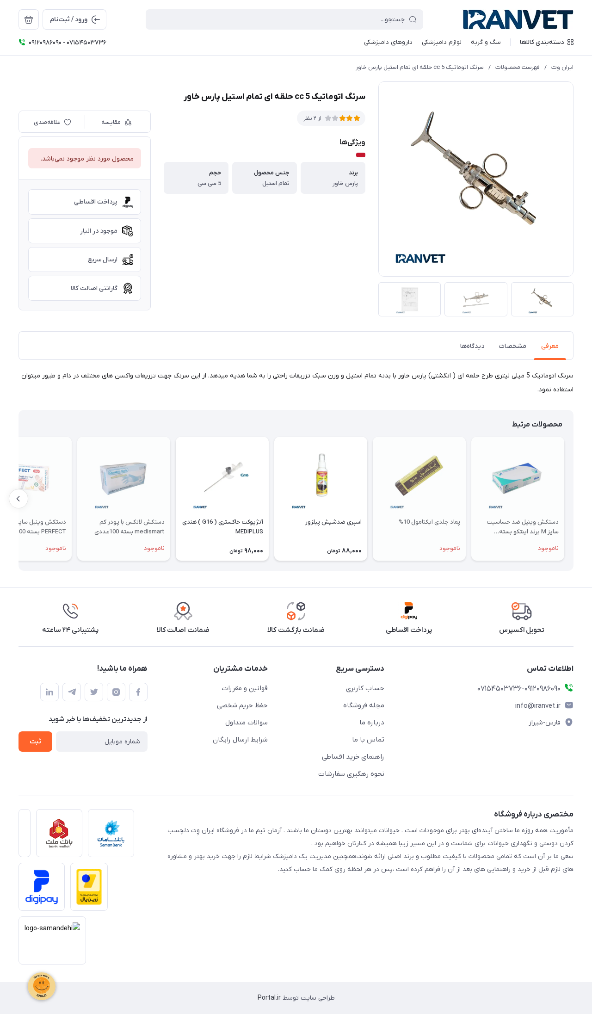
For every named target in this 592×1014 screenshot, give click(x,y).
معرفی (550, 346)
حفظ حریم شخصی (242, 705)
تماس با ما (368, 739)
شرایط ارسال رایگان (240, 739)
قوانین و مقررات (245, 688)
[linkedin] (49, 692)
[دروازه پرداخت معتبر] (86, 889)
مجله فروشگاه (363, 705)
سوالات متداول (246, 722)
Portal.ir (269, 998)
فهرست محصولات (517, 67)
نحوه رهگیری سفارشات (351, 774)
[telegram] (71, 692)
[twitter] (94, 692)
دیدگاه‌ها (472, 346)
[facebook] (138, 692)
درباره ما (371, 722)
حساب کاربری (365, 688)
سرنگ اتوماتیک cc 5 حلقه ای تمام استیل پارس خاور (420, 67)
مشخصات (512, 346)
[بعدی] (18, 498)
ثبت (35, 741)
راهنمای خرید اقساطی (353, 756)
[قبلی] (573, 498)
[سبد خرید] (28, 19)
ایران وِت (562, 67)
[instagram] (116, 692)
